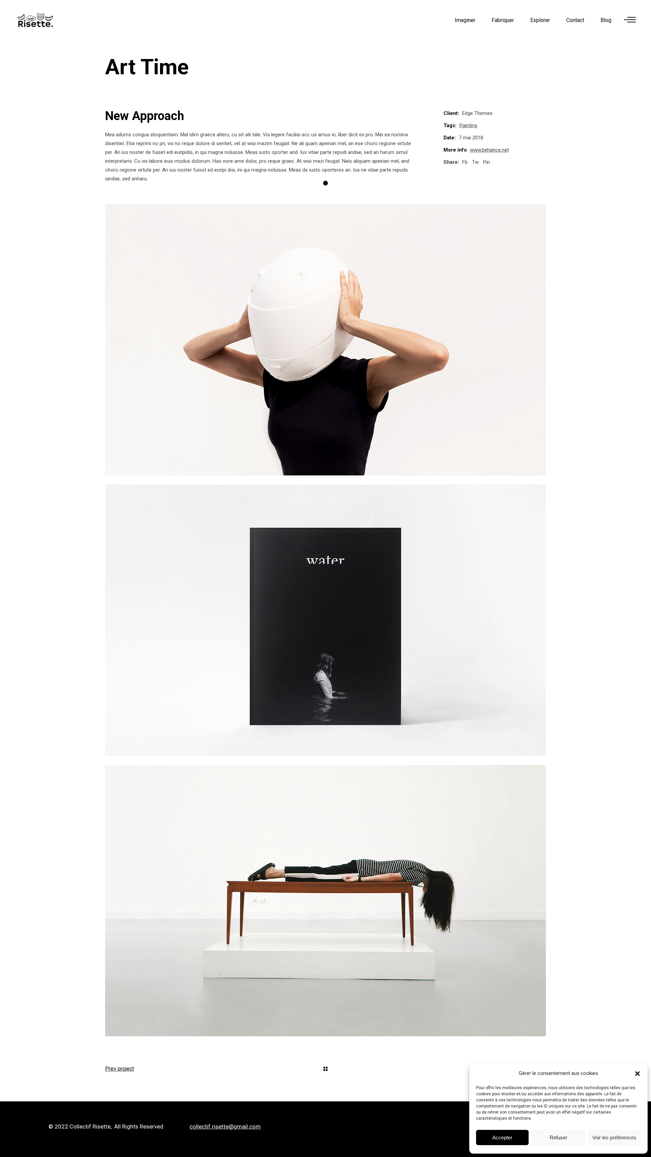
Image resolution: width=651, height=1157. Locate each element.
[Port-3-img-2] (325, 620)
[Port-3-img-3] (325, 900)
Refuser (558, 1137)
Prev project (119, 1068)
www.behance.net (489, 150)
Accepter (502, 1137)
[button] (637, 1073)
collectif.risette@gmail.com (225, 1126)
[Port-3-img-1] (325, 339)
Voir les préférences (614, 1137)
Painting (468, 125)
